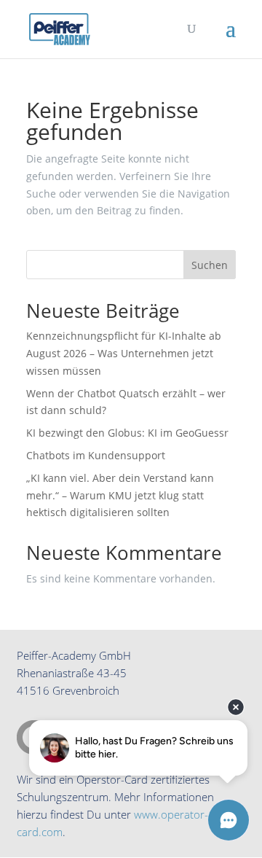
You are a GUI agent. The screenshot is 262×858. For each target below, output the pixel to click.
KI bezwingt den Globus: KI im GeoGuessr (127, 433)
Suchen (209, 265)
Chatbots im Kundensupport (95, 455)
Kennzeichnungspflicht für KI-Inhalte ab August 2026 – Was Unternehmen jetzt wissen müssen (123, 353)
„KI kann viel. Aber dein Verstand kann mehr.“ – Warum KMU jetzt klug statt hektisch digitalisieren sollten (120, 495)
